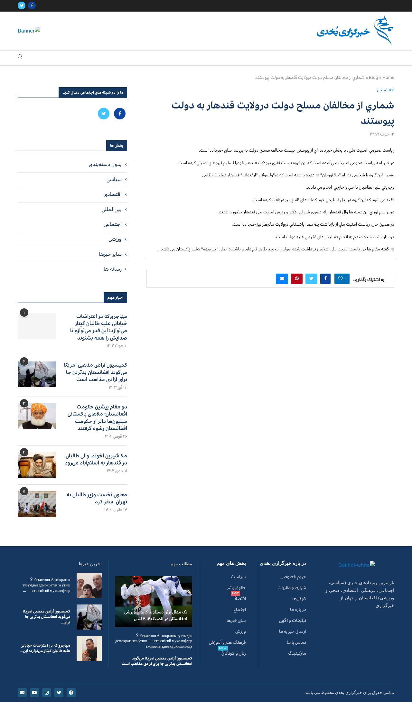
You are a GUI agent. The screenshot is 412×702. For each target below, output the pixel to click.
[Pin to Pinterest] (297, 279)
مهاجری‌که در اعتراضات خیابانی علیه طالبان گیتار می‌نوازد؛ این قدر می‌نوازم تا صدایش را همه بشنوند (98, 327)
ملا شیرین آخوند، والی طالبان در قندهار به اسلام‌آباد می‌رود (96, 459)
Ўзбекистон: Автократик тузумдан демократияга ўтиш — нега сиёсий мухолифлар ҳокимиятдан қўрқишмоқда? (153, 641)
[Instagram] (46, 692)
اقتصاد (240, 598)
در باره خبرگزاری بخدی (283, 563)
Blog (373, 77)
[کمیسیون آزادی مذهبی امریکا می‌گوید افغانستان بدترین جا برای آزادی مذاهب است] (37, 374)
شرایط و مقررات (291, 587)
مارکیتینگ (297, 653)
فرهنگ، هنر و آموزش (227, 642)
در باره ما (298, 609)
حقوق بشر (236, 587)
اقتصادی (113, 194)
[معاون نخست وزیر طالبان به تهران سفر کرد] (37, 504)
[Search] (20, 58)
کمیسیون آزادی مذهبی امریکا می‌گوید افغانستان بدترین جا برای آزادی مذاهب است (95, 372)
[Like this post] (340, 279)
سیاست (238, 577)
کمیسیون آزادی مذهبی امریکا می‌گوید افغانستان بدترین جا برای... (46, 616)
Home (388, 77)
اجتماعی (113, 224)
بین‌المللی (112, 209)
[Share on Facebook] (325, 279)
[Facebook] (32, 6)
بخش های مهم (231, 563)
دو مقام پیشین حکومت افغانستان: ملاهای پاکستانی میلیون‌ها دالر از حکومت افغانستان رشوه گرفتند (97, 417)
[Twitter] (21, 6)
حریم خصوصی (293, 577)
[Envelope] (22, 692)
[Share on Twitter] (311, 279)
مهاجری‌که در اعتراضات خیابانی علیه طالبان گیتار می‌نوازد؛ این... (45, 648)
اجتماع (240, 609)
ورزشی (115, 239)
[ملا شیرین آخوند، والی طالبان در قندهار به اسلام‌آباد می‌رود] (37, 465)
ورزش (240, 631)
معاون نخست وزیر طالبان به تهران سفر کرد (97, 498)
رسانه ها (113, 269)
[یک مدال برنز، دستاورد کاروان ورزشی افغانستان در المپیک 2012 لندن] (153, 601)
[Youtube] (34, 692)
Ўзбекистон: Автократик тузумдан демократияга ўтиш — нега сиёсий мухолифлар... (46, 585)
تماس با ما (296, 642)
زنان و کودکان (233, 653)
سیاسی (114, 179)
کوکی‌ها (299, 598)
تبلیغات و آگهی (292, 620)
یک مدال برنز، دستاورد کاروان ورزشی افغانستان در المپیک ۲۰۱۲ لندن (155, 615)
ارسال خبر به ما (292, 631)
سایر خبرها (110, 254)
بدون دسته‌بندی (105, 164)
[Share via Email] (282, 279)
